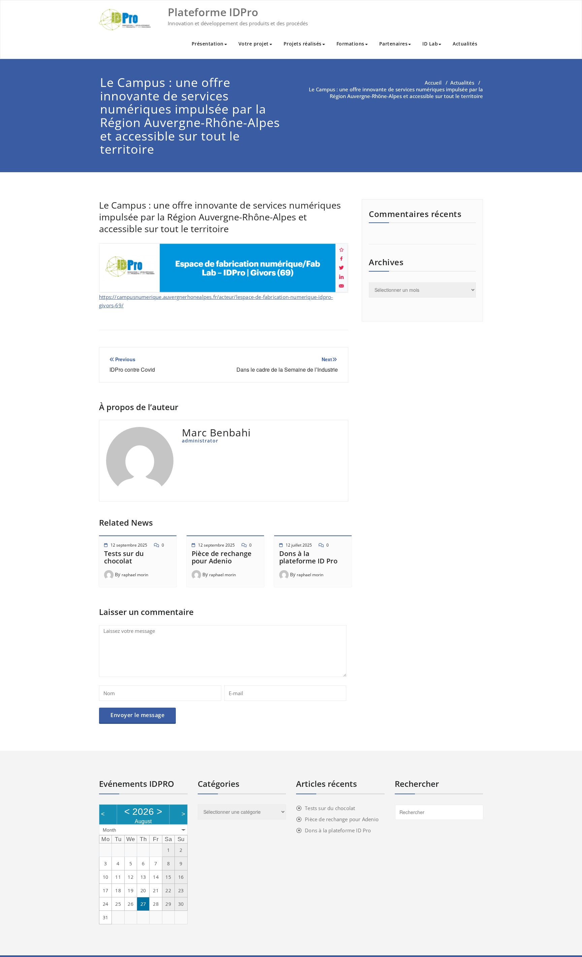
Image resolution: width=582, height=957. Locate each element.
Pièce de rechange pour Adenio (222, 557)
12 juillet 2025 (299, 545)
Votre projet (253, 43)
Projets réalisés (303, 43)
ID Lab (430, 43)
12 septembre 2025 (128, 545)
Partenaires (393, 43)
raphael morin (135, 575)
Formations (350, 43)
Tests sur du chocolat (124, 557)
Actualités (465, 43)
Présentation (208, 43)
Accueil (433, 82)
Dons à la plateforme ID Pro (308, 557)
